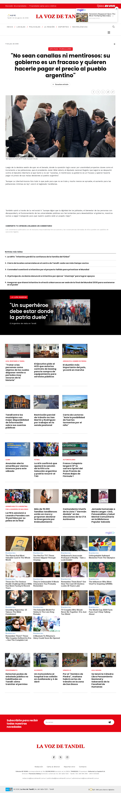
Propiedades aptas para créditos (42, 6)
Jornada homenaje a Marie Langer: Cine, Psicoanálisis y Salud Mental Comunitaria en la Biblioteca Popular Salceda (103, 515)
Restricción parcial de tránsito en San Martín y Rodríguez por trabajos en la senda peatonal (44, 419)
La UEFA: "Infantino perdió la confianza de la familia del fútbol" (38, 256)
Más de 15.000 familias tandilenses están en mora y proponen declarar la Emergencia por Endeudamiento (45, 515)
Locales (21, 27)
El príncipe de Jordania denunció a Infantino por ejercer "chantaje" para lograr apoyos (51, 276)
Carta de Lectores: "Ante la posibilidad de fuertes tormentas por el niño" (74, 419)
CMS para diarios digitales (105, 790)
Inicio (10, 27)
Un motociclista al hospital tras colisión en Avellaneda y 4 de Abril (46, 677)
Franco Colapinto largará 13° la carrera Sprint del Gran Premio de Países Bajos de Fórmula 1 (73, 470)
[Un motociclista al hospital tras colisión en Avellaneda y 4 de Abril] (46, 660)
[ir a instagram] (67, 757)
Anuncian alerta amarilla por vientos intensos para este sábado (17, 467)
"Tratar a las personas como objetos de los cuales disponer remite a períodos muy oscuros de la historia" (17, 372)
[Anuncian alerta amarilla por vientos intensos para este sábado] (17, 449)
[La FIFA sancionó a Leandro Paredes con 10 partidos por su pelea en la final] (17, 496)
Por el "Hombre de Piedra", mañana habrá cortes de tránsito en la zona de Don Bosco (73, 679)
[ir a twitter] (60, 757)
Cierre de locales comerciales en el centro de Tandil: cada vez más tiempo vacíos (48, 263)
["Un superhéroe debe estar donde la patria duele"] (79, 312)
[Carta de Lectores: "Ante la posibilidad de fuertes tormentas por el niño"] (74, 402)
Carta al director (53, 767)
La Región (49, 27)
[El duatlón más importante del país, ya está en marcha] (74, 351)
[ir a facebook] (53, 757)
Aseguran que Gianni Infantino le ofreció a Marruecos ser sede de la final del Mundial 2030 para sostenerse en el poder (61, 283)
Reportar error (69, 767)
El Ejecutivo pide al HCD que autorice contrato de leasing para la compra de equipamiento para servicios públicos (45, 370)
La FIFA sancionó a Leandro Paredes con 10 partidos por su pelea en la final (17, 516)
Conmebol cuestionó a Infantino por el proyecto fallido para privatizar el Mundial (48, 269)
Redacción (39, 767)
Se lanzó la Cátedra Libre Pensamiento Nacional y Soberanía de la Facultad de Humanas (102, 680)
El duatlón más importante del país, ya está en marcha (74, 367)
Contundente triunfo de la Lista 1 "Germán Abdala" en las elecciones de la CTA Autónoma (74, 514)
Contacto (82, 767)
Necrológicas (79, 27)
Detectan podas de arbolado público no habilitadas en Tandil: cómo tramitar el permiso (17, 679)
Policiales (34, 27)
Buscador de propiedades (16, 6)
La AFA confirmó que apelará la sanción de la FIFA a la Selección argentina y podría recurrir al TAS (45, 470)
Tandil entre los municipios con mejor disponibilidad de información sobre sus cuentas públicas (17, 421)
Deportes (63, 27)
